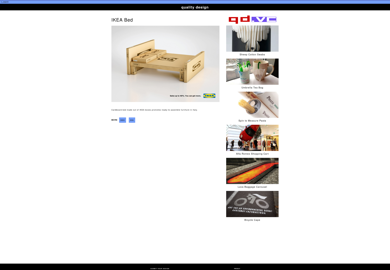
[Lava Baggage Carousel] (252, 183)
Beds (123, 120)
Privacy (237, 268)
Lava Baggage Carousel (252, 186)
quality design (195, 7)
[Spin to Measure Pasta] (252, 116)
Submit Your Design (160, 268)
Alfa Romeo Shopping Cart (252, 153)
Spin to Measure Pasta (252, 120)
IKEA (132, 120)
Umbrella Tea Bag (252, 87)
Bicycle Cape (252, 219)
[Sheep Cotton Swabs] (252, 50)
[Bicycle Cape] (252, 216)
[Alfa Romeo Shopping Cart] (252, 150)
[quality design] (252, 23)
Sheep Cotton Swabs (252, 54)
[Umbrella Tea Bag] (252, 83)
